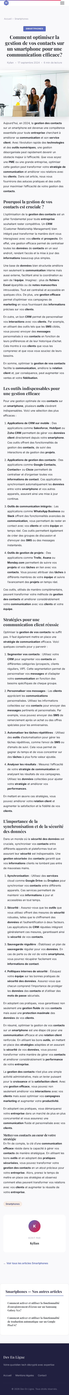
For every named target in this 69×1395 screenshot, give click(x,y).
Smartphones (21, 18)
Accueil (8, 18)
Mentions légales (24, 1375)
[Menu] (62, 3)
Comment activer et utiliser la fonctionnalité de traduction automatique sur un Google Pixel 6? (33, 1321)
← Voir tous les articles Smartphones (25, 1263)
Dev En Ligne (14, 1357)
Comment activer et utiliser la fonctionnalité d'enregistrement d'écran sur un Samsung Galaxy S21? (33, 1306)
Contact (42, 1375)
